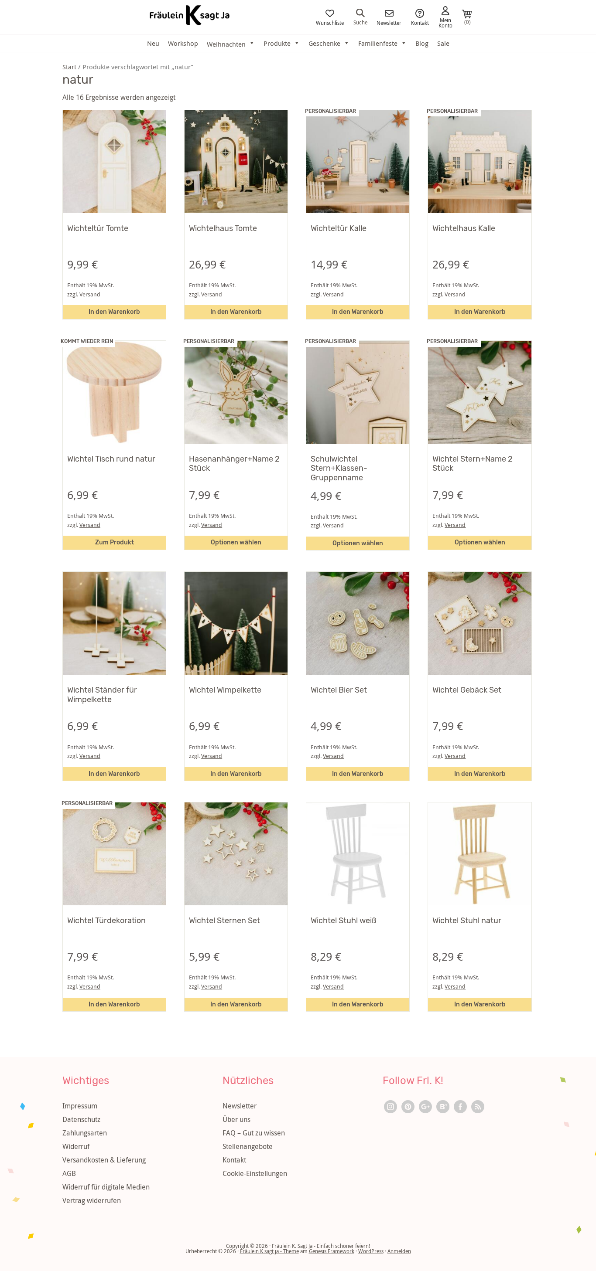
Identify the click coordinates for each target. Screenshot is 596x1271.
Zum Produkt (114, 542)
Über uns (236, 1119)
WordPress (371, 1250)
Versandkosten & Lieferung (104, 1160)
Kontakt (420, 22)
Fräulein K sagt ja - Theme (269, 1250)
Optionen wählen (236, 542)
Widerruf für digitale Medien (106, 1187)
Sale (443, 43)
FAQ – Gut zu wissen (254, 1133)
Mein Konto (445, 22)
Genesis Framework (331, 1250)
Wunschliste (330, 22)
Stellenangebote (248, 1146)
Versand (89, 294)
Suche (360, 22)
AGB (69, 1173)
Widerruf (75, 1146)
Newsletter (389, 22)
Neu (153, 43)
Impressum (79, 1106)
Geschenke (324, 43)
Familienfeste (377, 43)
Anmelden (399, 1250)
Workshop (183, 43)
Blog (421, 43)
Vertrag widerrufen (91, 1200)
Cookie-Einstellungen (255, 1173)
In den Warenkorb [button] (114, 312)
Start (69, 67)
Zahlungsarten (84, 1133)
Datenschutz (81, 1119)
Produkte (277, 43)
